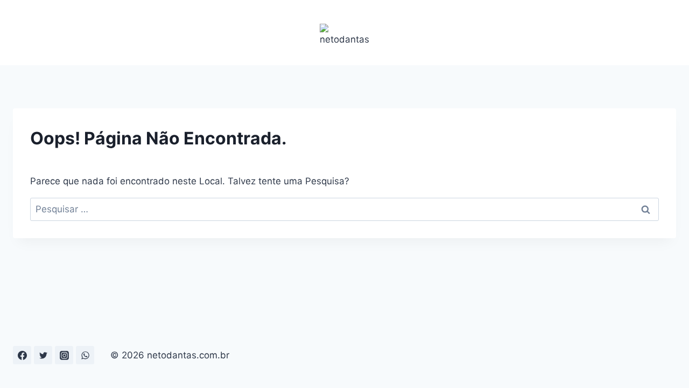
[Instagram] (64, 355)
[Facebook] (22, 355)
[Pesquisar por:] (344, 209)
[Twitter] (43, 355)
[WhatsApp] (85, 355)
